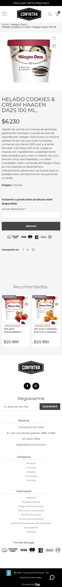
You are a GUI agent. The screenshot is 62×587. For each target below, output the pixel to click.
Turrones (31, 480)
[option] (31, 62)
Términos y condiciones (31, 510)
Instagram (35, 386)
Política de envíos (31, 514)
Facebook (23, 249)
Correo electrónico (14, 209)
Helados (31, 471)
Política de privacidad (31, 519)
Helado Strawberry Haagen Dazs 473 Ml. (15, 330)
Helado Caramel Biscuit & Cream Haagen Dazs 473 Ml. (45, 330)
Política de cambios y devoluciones (31, 523)
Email (33, 249)
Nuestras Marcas (31, 502)
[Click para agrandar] (54, 38)
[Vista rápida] (26, 304)
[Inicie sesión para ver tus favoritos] (54, 46)
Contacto (31, 531)
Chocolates (31, 476)
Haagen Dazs (19, 24)
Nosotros (31, 497)
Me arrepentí (31, 527)
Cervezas (31, 467)
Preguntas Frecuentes (31, 506)
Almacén (31, 463)
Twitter (27, 249)
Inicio (5, 24)
